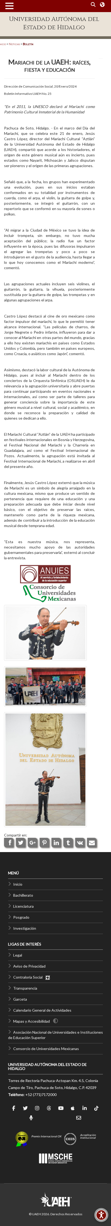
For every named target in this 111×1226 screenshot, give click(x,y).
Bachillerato (23, 895)
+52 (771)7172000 (41, 1094)
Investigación (24, 928)
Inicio (17, 884)
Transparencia (25, 988)
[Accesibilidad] (101, 1215)
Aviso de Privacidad (29, 966)
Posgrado (21, 917)
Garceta (20, 999)
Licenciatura (23, 906)
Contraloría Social (29, 977)
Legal (17, 955)
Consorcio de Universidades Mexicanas (46, 1048)
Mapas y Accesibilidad (31, 1021)
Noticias (14, 44)
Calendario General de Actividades (42, 1010)
